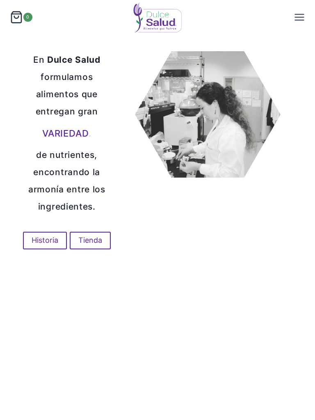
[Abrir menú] (299, 17)
